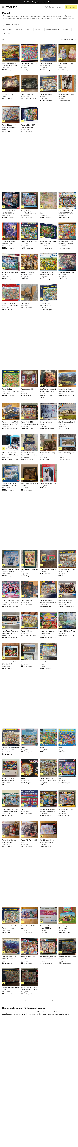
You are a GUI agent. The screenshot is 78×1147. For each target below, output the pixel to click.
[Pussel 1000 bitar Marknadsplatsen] (11, 768)
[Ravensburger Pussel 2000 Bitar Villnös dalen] (67, 378)
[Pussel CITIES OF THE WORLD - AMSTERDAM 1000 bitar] (11, 292)
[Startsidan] (11, 7)
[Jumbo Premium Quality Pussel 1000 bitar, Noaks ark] (48, 768)
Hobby (7, 25)
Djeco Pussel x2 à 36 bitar (65, 64)
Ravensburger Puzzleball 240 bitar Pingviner (10, 570)
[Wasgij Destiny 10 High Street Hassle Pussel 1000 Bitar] (48, 829)
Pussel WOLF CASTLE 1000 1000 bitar (9, 243)
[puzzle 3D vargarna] (11, 83)
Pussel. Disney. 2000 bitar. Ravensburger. (9, 126)
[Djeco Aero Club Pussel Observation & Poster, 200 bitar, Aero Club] (11, 798)
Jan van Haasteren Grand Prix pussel (67, 958)
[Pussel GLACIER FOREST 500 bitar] (11, 262)
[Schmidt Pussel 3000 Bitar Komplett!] (11, 651)
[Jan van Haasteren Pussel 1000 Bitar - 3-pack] (29, 442)
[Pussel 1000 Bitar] (29, 620)
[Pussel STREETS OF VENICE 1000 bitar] (11, 200)
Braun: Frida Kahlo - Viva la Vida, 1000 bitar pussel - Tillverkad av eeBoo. (10, 601)
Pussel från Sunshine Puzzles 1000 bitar (47, 632)
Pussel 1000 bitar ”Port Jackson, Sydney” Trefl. (10, 423)
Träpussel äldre (26, 303)
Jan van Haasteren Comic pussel (48, 663)
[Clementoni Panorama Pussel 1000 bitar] (48, 915)
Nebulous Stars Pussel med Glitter (66, 273)
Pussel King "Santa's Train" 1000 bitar (9, 841)
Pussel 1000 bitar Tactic (66, 631)
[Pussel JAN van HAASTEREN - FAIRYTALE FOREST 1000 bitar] (11, 378)
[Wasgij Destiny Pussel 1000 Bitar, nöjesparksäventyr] (29, 946)
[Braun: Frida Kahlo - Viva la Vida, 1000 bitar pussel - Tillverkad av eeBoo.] (11, 589)
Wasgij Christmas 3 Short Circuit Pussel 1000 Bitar (29, 988)
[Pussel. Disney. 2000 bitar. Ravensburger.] (11, 114)
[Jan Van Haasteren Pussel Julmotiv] (48, 53)
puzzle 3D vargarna (8, 94)
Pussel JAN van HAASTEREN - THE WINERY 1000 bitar (46, 304)
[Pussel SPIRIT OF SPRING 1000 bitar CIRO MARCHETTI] (48, 231)
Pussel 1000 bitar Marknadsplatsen (8, 779)
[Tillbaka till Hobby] (3, 24)
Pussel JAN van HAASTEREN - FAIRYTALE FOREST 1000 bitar (10, 390)
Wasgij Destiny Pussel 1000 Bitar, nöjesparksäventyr (28, 958)
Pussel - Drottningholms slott (66, 454)
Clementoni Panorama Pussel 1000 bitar (47, 927)
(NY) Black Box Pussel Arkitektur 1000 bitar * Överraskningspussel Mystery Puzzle (9, 454)
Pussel (23, 662)
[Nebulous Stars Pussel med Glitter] (67, 262)
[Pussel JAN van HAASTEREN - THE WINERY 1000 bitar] (48, 292)
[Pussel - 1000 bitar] (29, 83)
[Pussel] (29, 651)
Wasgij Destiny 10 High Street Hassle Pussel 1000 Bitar (47, 841)
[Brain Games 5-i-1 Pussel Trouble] (29, 473)
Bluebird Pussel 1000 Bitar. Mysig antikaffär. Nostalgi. (66, 243)
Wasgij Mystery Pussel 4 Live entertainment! (48, 958)
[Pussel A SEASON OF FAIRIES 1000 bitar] (29, 114)
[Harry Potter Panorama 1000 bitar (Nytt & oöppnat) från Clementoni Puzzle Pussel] (11, 620)
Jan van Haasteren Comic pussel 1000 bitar (11, 749)
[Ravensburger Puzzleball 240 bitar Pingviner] (11, 559)
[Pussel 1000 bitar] (29, 589)
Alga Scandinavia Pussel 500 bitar (66, 423)
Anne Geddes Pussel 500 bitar (29, 570)
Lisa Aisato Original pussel (46, 423)
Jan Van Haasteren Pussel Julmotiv (46, 64)
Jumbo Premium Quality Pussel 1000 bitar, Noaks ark (48, 780)
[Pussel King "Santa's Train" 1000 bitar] (11, 829)
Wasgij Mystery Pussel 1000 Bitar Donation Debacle (28, 212)
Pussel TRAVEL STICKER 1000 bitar (29, 243)
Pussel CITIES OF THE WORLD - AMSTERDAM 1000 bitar (10, 304)
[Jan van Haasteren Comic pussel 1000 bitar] (11, 737)
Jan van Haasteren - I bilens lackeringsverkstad (48, 601)
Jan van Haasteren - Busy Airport (47, 95)
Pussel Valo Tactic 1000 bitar (29, 841)
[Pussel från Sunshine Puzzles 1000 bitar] (48, 620)
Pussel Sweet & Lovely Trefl (47, 454)
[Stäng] (76, 2)
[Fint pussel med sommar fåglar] (48, 200)
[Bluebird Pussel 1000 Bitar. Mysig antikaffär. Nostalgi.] (67, 231)
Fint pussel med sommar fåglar (48, 212)
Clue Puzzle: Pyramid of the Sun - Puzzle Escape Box (48, 390)
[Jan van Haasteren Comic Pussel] (11, 977)
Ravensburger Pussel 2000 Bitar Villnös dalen (66, 390)
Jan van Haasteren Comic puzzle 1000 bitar (67, 570)
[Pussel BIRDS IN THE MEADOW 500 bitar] (48, 262)
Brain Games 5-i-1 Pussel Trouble (29, 485)
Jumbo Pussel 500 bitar (48, 483)
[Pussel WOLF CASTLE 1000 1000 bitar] (11, 231)
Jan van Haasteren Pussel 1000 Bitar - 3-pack (28, 454)
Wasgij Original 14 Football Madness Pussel (29, 423)
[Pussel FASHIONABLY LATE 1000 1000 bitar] (67, 200)
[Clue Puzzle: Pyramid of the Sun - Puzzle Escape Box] (48, 378)
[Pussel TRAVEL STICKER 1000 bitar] (29, 231)
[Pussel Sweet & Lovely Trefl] (48, 442)
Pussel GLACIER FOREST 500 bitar (10, 273)
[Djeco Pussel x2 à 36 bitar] (67, 53)
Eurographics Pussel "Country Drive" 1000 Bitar (9, 65)
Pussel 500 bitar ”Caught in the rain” (67, 95)
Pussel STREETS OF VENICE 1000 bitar (9, 212)
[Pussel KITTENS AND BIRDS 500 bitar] (29, 262)
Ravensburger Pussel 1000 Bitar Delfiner (9, 958)
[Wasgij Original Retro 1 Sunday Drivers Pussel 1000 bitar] (48, 798)
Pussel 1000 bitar (27, 600)
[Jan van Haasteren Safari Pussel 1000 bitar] (11, 915)
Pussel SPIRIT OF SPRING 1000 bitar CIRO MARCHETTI (48, 243)
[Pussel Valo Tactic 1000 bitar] (29, 829)
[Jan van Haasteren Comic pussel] (48, 651)
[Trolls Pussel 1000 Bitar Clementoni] (29, 53)
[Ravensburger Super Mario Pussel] (67, 915)
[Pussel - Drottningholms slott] (67, 442)
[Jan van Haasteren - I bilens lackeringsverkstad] (48, 589)
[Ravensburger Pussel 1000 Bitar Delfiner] (11, 946)
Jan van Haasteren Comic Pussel (11, 988)
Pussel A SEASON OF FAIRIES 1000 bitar (28, 126)
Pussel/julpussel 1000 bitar (28, 390)
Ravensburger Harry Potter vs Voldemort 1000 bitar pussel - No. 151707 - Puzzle (66, 601)
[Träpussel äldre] (29, 292)
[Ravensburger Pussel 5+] (48, 559)
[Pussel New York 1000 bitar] (29, 915)
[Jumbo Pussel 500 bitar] (48, 473)
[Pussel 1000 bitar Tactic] (67, 620)
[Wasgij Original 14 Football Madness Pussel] (29, 411)
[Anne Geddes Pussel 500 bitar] (29, 559)
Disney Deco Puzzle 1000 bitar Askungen (9, 485)
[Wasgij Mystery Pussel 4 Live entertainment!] (48, 946)
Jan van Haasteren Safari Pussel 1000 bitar (10, 927)
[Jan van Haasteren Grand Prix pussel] (67, 946)
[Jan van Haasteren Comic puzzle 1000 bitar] (67, 559)
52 (47, 1000)
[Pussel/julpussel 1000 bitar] (29, 378)
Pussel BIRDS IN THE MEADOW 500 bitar (47, 273)
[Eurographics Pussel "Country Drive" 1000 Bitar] (11, 53)
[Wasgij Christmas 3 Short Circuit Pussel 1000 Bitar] (29, 977)
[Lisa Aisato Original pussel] (48, 411)
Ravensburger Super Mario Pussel (65, 927)
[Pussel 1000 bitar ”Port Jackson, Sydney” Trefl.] (11, 411)
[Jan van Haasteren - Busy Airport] (48, 83)
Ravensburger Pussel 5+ (48, 569)
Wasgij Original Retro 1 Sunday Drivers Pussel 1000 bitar (47, 810)
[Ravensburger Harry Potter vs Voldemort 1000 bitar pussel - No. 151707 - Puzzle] (67, 589)
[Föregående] (26, 1000)
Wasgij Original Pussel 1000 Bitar (65, 810)
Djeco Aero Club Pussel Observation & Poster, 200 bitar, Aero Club (10, 810)
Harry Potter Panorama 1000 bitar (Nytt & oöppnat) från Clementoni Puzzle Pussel (10, 632)
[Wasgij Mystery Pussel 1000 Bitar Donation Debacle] (29, 200)
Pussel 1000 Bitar (27, 631)
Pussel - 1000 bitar (27, 94)
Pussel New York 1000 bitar (28, 927)
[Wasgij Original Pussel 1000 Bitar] (67, 798)
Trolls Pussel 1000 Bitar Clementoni (29, 64)
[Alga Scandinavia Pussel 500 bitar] (67, 411)
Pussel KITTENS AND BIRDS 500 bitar (28, 273)
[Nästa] (51, 1000)
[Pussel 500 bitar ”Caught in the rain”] (67, 83)
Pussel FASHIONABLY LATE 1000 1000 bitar (65, 212)
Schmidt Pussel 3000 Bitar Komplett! (9, 663)
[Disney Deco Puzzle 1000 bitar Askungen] (11, 473)
